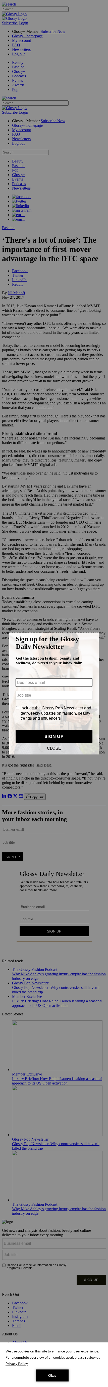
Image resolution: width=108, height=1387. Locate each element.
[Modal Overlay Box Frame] (54, 693)
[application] (54, 1364)
